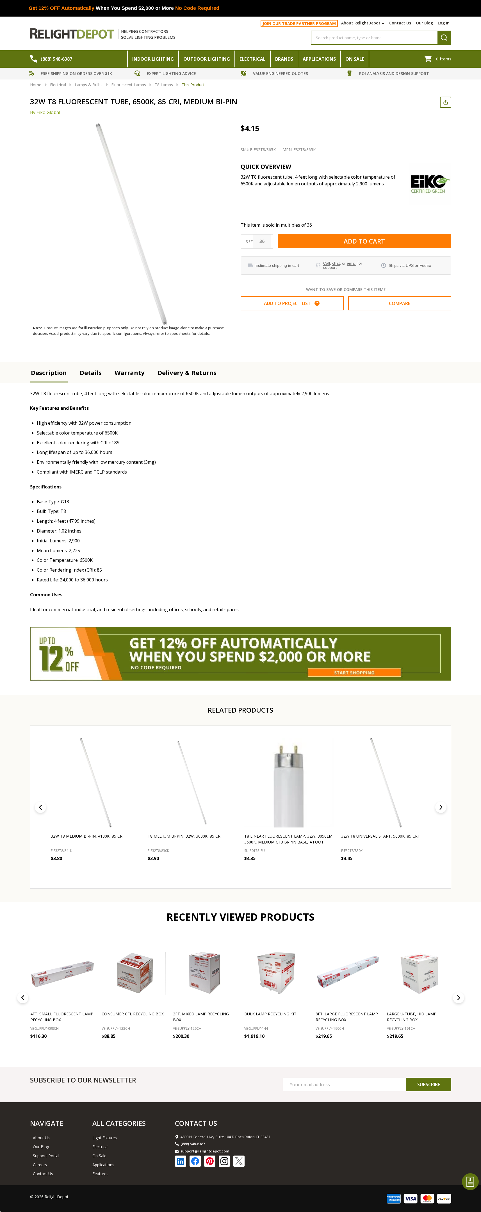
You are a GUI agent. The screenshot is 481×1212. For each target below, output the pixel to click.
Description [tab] (49, 372)
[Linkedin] (180, 1161)
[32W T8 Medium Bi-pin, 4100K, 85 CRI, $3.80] (95, 782)
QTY (249, 241)
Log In (444, 23)
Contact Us (400, 23)
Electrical (253, 59)
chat (336, 263)
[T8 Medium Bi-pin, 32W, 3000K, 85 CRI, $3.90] (192, 782)
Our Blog (424, 23)
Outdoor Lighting (206, 59)
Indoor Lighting (153, 59)
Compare (399, 303)
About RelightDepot (360, 23)
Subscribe (428, 1084)
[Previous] (40, 807)
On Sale (354, 59)
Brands (284, 59)
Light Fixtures (104, 1137)
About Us (41, 1137)
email (351, 263)
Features (100, 1173)
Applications (319, 59)
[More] (384, 23)
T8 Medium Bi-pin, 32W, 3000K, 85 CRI (184, 836)
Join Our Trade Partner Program (299, 23)
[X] (239, 1161)
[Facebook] (195, 1161)
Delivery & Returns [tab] (187, 372)
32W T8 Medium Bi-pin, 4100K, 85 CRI (87, 836)
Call (326, 263)
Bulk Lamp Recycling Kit (270, 1014)
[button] (80, 74)
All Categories (119, 1123)
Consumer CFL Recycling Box (133, 1014)
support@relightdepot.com (205, 1151)
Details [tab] (91, 372)
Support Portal (46, 1155)
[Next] (440, 807)
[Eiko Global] (430, 184)
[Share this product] (445, 102)
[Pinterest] (209, 1161)
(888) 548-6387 (193, 1143)
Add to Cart (364, 241)
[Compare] (88, 1048)
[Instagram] (224, 1161)
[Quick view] (91, 870)
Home (35, 84)
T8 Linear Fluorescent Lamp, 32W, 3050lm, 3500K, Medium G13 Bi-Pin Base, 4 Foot (289, 839)
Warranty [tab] (130, 372)
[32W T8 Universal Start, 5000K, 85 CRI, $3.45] (385, 782)
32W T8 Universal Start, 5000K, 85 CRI (379, 836)
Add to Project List (291, 303)
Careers (40, 1164)
